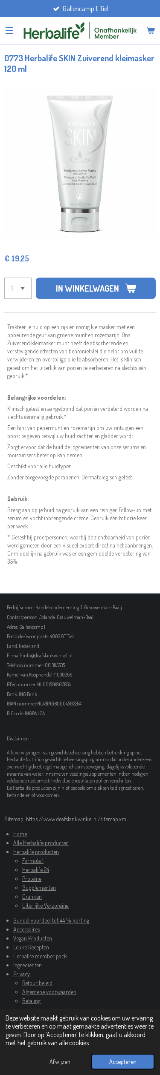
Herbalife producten (36, 851)
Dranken (32, 896)
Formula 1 (33, 860)
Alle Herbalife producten (41, 842)
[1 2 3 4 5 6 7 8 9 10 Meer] (18, 288)
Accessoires (26, 929)
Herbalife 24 (35, 869)
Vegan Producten (32, 938)
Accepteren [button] (123, 1061)
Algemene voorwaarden (49, 991)
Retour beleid (37, 982)
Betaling (31, 1000)
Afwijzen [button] (59, 1061)
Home (20, 833)
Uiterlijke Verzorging (45, 905)
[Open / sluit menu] (9, 30)
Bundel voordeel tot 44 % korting (51, 920)
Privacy (21, 974)
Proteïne (31, 878)
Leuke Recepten (31, 947)
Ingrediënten (27, 965)
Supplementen (39, 887)
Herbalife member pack (40, 956)
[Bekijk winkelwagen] (150, 30)
